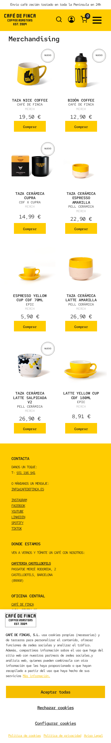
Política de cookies (24, 735)
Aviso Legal (93, 735)
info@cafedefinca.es (27, 489)
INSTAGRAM (19, 500)
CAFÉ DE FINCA (22, 604)
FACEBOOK (18, 505)
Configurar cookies (55, 723)
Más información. (36, 676)
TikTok (16, 528)
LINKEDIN (18, 517)
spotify (17, 523)
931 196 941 (26, 472)
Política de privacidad (62, 735)
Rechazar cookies (55, 708)
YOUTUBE (17, 511)
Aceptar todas (55, 692)
